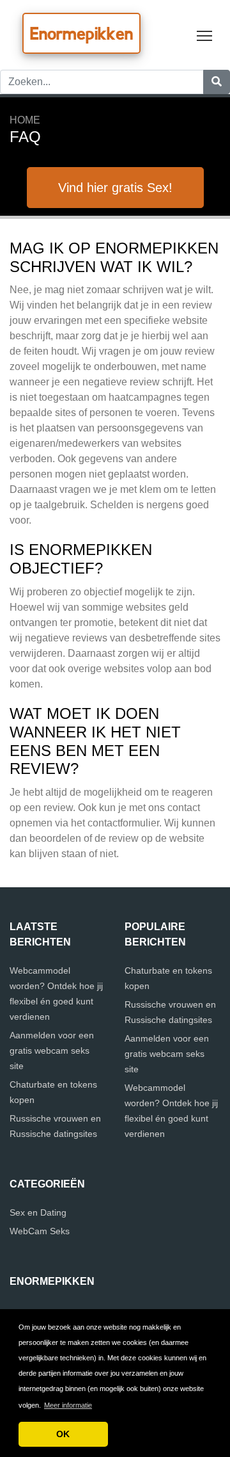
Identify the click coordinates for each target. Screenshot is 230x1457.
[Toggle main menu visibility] (204, 35)
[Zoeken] (216, 82)
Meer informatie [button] (68, 1405)
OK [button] (63, 1434)
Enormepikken (81, 33)
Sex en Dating (38, 1212)
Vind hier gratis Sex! (115, 188)
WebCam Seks (40, 1231)
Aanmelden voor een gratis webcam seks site (52, 1050)
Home (25, 120)
